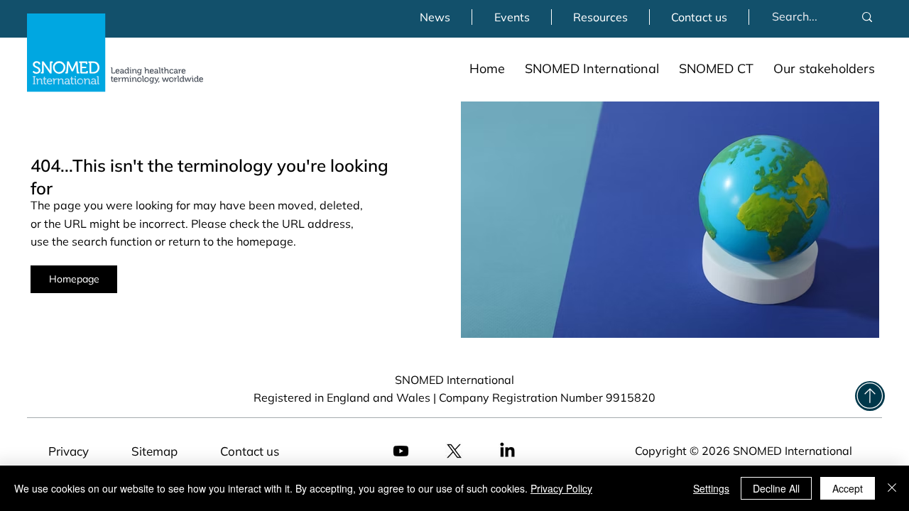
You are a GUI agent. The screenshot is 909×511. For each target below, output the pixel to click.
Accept (847, 488)
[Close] (891, 488)
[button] (592, 68)
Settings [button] (711, 488)
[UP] (870, 396)
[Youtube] (401, 451)
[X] (454, 451)
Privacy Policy (561, 488)
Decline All (776, 488)
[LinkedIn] (507, 451)
